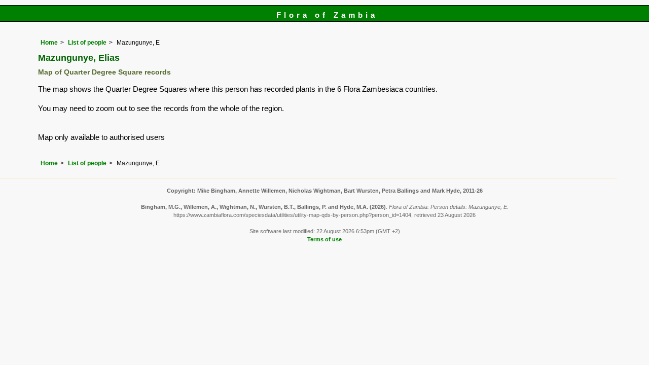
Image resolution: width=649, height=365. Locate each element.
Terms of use (324, 239)
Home (49, 42)
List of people (87, 42)
